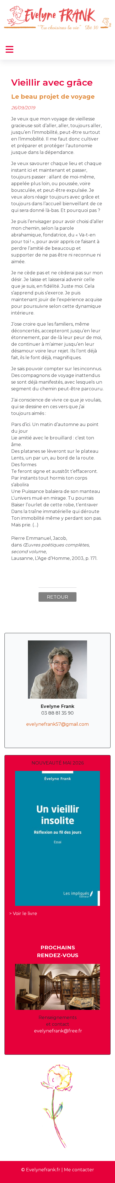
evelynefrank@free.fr (58, 1031)
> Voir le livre (23, 913)
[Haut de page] (105, 1173)
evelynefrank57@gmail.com (57, 724)
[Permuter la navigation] (9, 49)
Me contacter (79, 1169)
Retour (57, 597)
